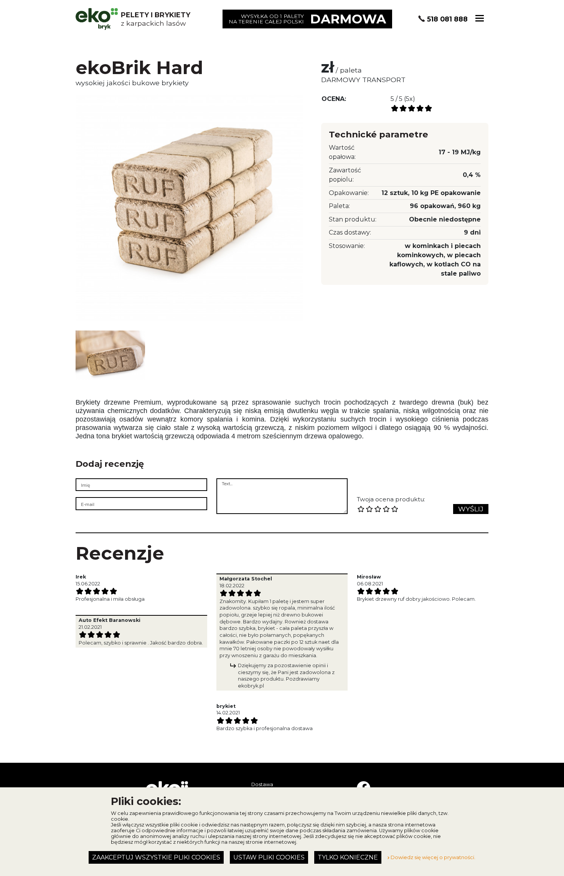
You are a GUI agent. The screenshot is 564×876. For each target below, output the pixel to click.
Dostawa (262, 784)
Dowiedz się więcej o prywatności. (432, 857)
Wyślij (470, 509)
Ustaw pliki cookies (269, 857)
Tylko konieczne (348, 857)
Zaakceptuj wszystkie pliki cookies (156, 857)
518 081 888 (447, 19)
